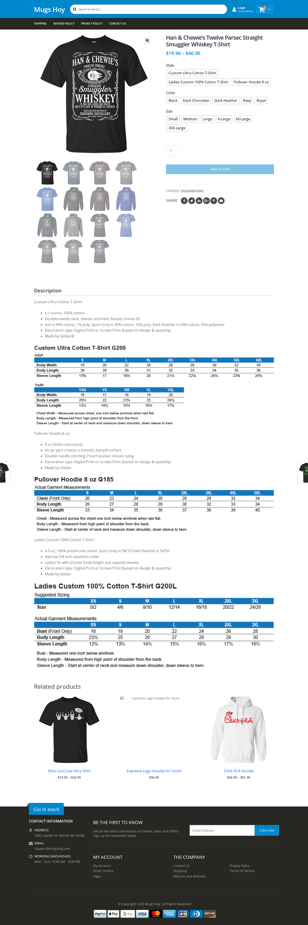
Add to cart (220, 168)
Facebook (184, 200)
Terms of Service (242, 871)
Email (221, 200)
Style (170, 65)
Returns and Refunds (189, 876)
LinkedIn (199, 200)
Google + (206, 200)
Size (169, 111)
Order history (103, 871)
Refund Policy (63, 23)
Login (97, 876)
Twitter (191, 200)
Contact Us (117, 23)
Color (170, 92)
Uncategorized (192, 190)
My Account (102, 865)
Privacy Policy (91, 23)
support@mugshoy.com (52, 848)
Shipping (40, 23)
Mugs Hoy (49, 9)
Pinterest (213, 200)
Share (171, 200)
